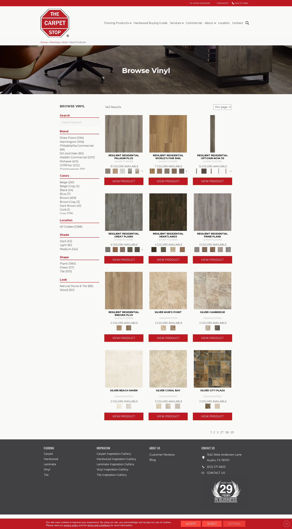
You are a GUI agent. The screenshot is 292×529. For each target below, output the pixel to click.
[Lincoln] (173, 249)
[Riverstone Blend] (173, 327)
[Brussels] (159, 171)
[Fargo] (122, 249)
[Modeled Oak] (204, 249)
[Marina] (124, 290)
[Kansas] (137, 249)
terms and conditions (99, 525)
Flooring (54, 42)
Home (44, 42)
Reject (212, 523)
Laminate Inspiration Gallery (115, 464)
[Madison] (182, 249)
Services (175, 23)
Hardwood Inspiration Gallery (116, 459)
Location (224, 23)
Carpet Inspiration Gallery (114, 453)
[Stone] (217, 406)
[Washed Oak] (220, 249)
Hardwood (51, 459)
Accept (191, 523)
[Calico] (212, 368)
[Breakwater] (124, 368)
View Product (123, 181)
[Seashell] (168, 368)
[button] (130, 23)
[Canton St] (211, 171)
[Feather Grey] (122, 171)
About (209, 23)
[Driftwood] (115, 171)
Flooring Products (116, 23)
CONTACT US (216, 472)
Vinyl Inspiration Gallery (112, 469)
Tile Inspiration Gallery (112, 475)
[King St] (226, 171)
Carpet (48, 453)
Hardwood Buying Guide (150, 23)
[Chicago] (167, 171)
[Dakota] (168, 212)
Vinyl (64, 42)
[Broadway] (204, 171)
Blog (152, 460)
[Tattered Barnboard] (212, 249)
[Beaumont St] (212, 133)
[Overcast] (177, 406)
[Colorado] (124, 212)
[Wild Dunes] (128, 327)
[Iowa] (130, 249)
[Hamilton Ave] (218, 171)
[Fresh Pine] (130, 171)
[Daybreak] (168, 406)
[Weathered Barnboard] (228, 249)
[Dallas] (174, 171)
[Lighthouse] (137, 171)
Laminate (50, 464)
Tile (46, 475)
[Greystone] (217, 327)
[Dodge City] (115, 249)
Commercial (194, 23)
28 (227, 432)
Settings (234, 523)
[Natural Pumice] (168, 290)
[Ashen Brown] (124, 133)
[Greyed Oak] (212, 212)
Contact (237, 23)
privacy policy (71, 525)
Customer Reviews (162, 454)
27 (222, 432)
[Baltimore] (168, 133)
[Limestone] (212, 290)
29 (232, 432)
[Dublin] (181, 171)
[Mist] (128, 406)
